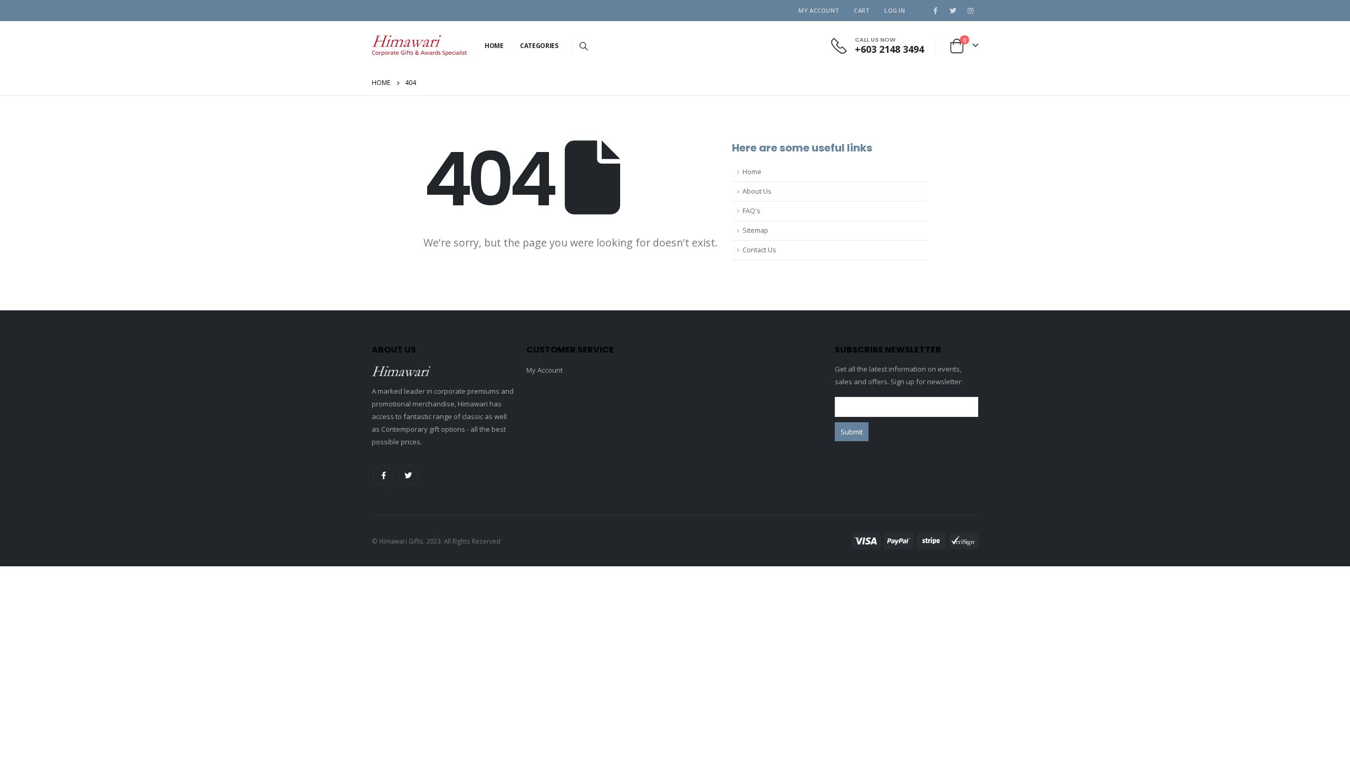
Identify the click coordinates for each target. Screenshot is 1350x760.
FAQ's (751, 210)
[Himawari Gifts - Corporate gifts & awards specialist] (419, 45)
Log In (894, 10)
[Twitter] (953, 10)
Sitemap (755, 230)
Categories (539, 45)
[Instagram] (970, 10)
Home (494, 45)
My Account (818, 10)
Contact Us (759, 249)
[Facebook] (935, 10)
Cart (862, 10)
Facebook (383, 475)
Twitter (408, 475)
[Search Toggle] (584, 46)
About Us (757, 191)
